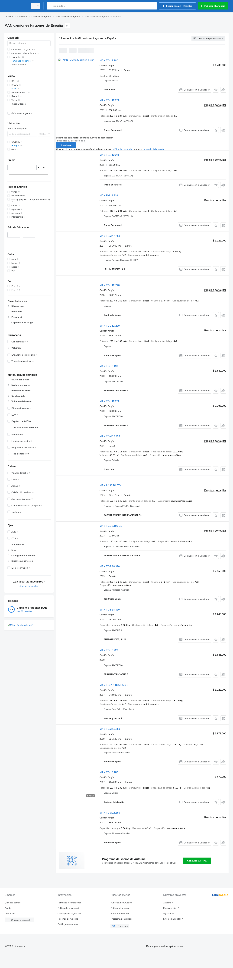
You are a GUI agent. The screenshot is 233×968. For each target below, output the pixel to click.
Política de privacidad (68, 908)
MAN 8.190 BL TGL (111, 485)
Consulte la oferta (197, 860)
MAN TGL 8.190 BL (111, 526)
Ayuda (8, 908)
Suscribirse (65, 145)
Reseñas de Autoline (68, 919)
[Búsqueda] (50, 6)
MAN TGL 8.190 (109, 366)
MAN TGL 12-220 (110, 285)
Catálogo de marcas (68, 924)
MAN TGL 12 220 (110, 155)
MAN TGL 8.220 (109, 650)
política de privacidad (122, 149)
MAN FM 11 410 (109, 195)
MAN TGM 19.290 (110, 436)
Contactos (10, 913)
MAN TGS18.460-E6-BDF (114, 685)
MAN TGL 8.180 (109, 60)
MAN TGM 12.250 (110, 236)
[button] (216, 90)
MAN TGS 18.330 (110, 566)
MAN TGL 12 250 (110, 100)
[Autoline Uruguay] (16, 6)
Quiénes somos (12, 902)
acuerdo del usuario (154, 149)
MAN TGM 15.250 (110, 729)
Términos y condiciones (69, 902)
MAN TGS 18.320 (110, 609)
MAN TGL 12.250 (110, 401)
